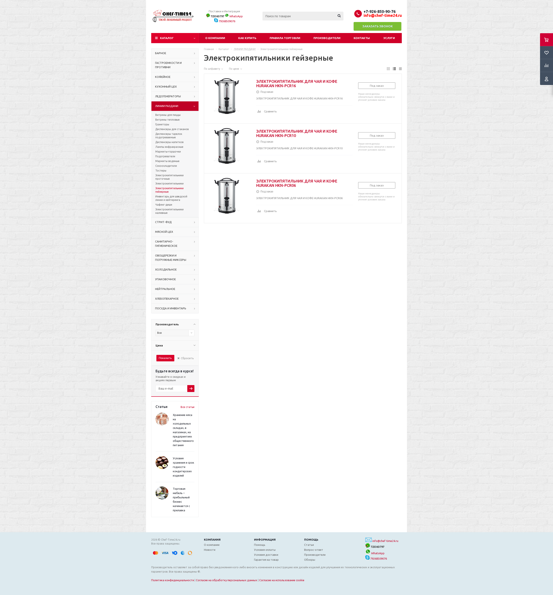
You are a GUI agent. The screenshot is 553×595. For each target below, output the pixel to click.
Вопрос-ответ (313, 549)
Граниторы (162, 124)
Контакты (362, 37)
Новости (209, 549)
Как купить (247, 37)
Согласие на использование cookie (281, 580)
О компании (215, 37)
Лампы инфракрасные (169, 146)
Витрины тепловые (167, 119)
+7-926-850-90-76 (380, 11)
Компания (212, 539)
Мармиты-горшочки (168, 151)
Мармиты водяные (167, 161)
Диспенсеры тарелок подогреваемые (168, 135)
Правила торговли (285, 37)
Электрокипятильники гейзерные (169, 190)
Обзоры (309, 559)
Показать (165, 357)
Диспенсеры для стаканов (172, 129)
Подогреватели (165, 156)
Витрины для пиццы (168, 114)
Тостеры (160, 170)
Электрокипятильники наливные (169, 211)
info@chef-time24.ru (385, 540)
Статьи (309, 544)
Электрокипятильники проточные (169, 177)
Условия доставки (266, 554)
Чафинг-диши (163, 204)
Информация (265, 539)
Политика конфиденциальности (172, 580)
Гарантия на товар (266, 559)
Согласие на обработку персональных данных (226, 580)
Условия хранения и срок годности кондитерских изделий (183, 467)
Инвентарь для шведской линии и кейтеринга (171, 198)
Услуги (389, 37)
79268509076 (226, 21)
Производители (326, 37)
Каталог (167, 37)
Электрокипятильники (169, 183)
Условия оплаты (265, 549)
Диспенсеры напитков (169, 142)
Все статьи (187, 407)
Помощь (311, 539)
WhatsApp (236, 16)
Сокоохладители (166, 165)
